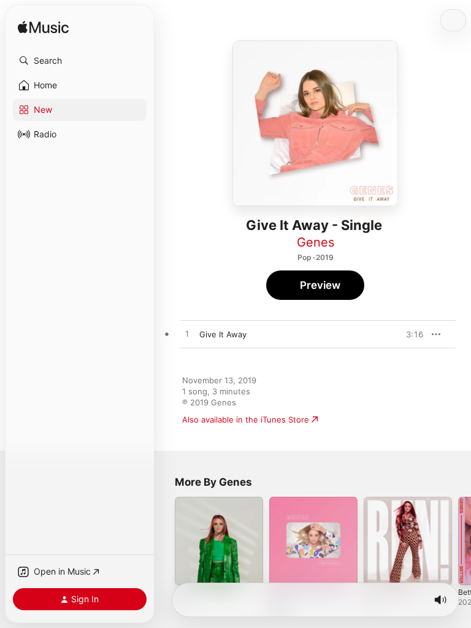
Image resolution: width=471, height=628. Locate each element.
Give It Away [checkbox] (223, 334)
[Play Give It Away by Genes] (187, 334)
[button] (79, 60)
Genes (315, 242)
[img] (43, 28)
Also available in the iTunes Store (245, 419)
